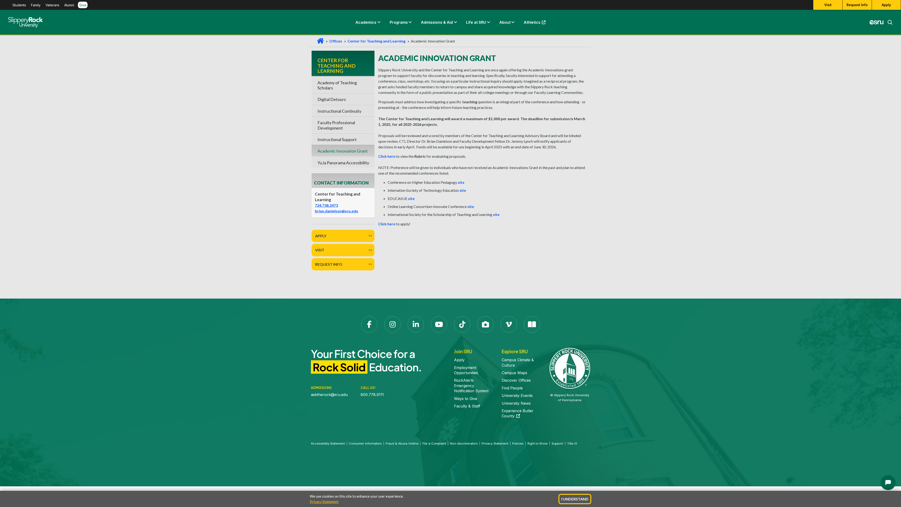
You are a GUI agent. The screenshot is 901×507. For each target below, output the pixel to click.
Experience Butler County (518, 413)
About (505, 22)
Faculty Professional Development (336, 125)
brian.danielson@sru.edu (336, 211)
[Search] (888, 22)
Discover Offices (516, 380)
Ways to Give (465, 398)
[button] (378, 22)
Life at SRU (476, 22)
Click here (386, 156)
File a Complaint (434, 443)
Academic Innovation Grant (342, 151)
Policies (517, 443)
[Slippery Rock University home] (570, 367)
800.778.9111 (372, 394)
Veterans (52, 5)
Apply (886, 5)
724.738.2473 (326, 205)
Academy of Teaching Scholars (337, 85)
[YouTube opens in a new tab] (439, 324)
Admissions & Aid (437, 22)
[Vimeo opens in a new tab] (508, 324)
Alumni (69, 5)
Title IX (572, 443)
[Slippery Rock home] (25, 22)
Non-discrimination (464, 443)
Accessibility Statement (328, 443)
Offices (335, 41)
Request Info (857, 5)
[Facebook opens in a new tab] (369, 324)
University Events (517, 395)
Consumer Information (365, 443)
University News (516, 403)
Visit (828, 5)
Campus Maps (514, 372)
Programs (399, 22)
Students (19, 5)
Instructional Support (337, 139)
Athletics (536, 23)
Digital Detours (331, 99)
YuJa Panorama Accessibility (343, 162)
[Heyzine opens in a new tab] (532, 324)
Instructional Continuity (339, 111)
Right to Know (537, 443)
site (461, 182)
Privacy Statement (324, 501)
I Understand (574, 499)
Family (36, 5)
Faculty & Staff (467, 406)
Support (557, 443)
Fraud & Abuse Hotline (402, 443)
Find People (512, 388)
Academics (365, 22)
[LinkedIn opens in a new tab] (416, 324)
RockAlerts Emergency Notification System (471, 385)
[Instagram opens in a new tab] (392, 324)
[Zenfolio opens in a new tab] (485, 324)
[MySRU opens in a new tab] (877, 22)
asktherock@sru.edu (329, 394)
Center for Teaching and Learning (376, 41)
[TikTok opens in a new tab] (462, 324)
